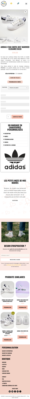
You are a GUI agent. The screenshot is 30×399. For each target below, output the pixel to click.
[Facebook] (10, 391)
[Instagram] (15, 391)
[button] (26, 4)
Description (8, 133)
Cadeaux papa (5, 371)
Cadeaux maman (6, 373)
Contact (4, 377)
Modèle (6, 136)
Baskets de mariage (7, 353)
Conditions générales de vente (9, 385)
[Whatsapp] (20, 391)
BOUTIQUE (6, 358)
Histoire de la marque (10, 145)
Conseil (6, 142)
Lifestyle (4, 364)
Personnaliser (7, 307)
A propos (4, 383)
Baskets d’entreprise (7, 351)
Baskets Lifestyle (6, 355)
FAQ (3, 379)
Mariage (4, 362)
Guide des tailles (6, 381)
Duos (3, 369)
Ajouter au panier (17, 117)
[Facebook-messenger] (12, 391)
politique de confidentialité (14, 265)
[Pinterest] (18, 391)
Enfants (4, 366)
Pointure (4, 87)
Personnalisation (9, 139)
